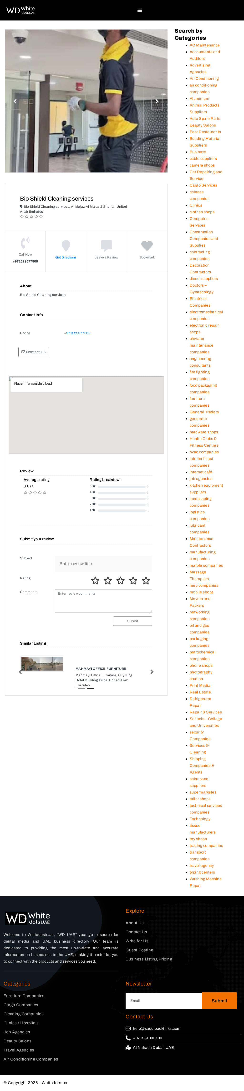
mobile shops (202, 592)
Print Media (200, 685)
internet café (201, 472)
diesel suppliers (204, 279)
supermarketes (203, 792)
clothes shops (202, 212)
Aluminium (199, 98)
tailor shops (200, 799)
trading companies (206, 846)
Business (198, 152)
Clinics (196, 205)
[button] (140, 10)
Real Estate (200, 692)
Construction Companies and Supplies (204, 238)
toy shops (198, 839)
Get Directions (65, 257)
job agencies (201, 479)
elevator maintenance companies (202, 345)
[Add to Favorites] (147, 249)
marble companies (206, 565)
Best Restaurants (205, 132)
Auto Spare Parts (205, 118)
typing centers (202, 872)
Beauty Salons (203, 125)
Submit (132, 621)
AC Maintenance (205, 45)
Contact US (35, 352)
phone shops (201, 665)
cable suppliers (203, 159)
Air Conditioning (204, 78)
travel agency (202, 866)
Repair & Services (206, 712)
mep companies (204, 585)
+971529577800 (77, 333)
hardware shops (204, 432)
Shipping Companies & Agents (202, 765)
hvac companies (204, 452)
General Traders (204, 412)
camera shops (202, 165)
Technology (200, 819)
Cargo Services (203, 185)
